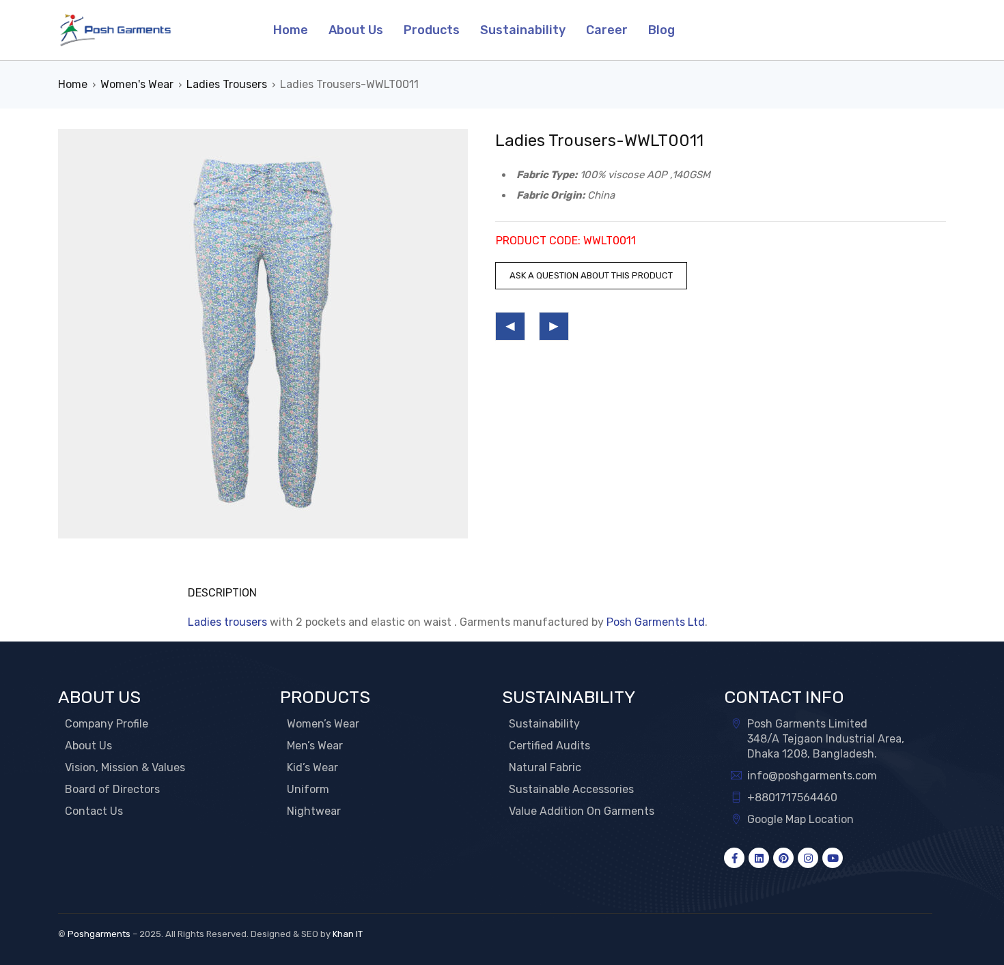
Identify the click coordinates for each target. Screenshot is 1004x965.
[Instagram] (808, 858)
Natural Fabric (545, 767)
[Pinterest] (783, 858)
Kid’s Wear (312, 767)
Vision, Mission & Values (125, 767)
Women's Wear (136, 84)
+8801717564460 (792, 797)
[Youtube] (832, 858)
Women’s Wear (323, 723)
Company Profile (106, 723)
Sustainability (544, 723)
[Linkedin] (759, 858)
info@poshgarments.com (812, 775)
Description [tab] (222, 592)
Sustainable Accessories (571, 789)
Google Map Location (800, 819)
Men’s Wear (315, 745)
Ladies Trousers (226, 84)
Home (72, 84)
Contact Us (94, 811)
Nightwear (314, 811)
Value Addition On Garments (581, 811)
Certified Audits (549, 745)
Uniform (308, 789)
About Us (88, 745)
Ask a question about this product (591, 275)
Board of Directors (112, 789)
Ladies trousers (227, 622)
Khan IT (348, 934)
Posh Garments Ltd (655, 622)
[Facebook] (734, 858)
